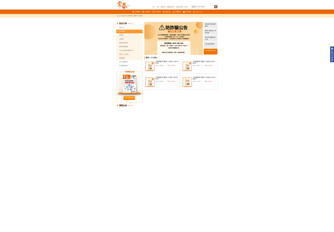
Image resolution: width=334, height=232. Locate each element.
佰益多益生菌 (179, 7)
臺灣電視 (178, 11)
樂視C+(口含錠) (124, 54)
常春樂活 (130, 15)
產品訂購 (168, 11)
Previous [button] (146, 38)
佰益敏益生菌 (170, 7)
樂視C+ (187, 7)
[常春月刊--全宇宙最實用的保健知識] (123, 5)
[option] (173, 38)
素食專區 (122, 58)
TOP (328, 225)
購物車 (163, 7)
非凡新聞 (188, 11)
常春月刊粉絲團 (332, 55)
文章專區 (137, 11)
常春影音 (148, 11)
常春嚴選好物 (123, 65)
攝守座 (121, 35)
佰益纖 (121, 39)
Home (118, 15)
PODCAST (198, 11)
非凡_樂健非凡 (123, 62)
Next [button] (200, 38)
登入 (153, 7)
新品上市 (122, 27)
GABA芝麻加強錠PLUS (126, 50)
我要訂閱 (130, 98)
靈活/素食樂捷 (123, 46)
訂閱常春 (158, 11)
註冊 (158, 7)
